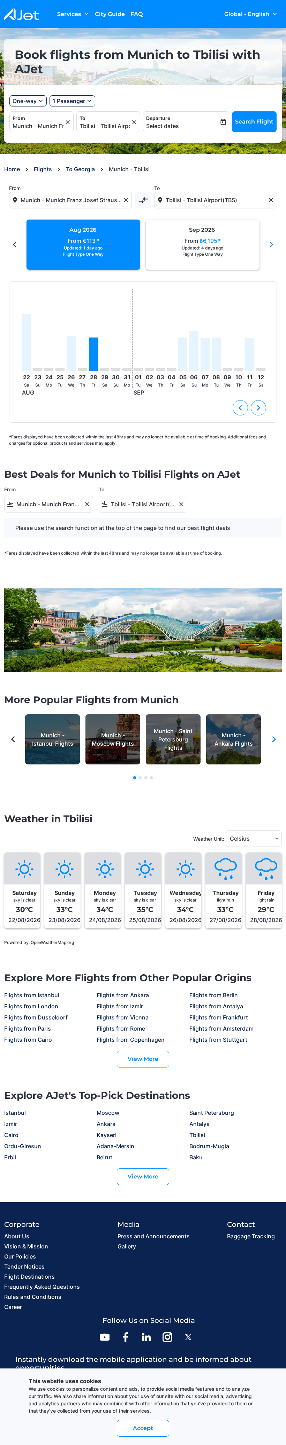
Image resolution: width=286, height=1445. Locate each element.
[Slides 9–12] (145, 777)
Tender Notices (24, 1266)
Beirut (104, 1157)
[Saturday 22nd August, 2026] (26, 342)
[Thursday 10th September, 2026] (238, 369)
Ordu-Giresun (22, 1146)
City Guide (110, 14)
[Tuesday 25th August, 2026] (60, 369)
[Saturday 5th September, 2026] (182, 354)
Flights (43, 169)
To (82, 118)
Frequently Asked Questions (42, 1286)
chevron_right (271, 244)
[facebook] (125, 1337)
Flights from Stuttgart (218, 1039)
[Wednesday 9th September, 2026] (227, 369)
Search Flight (254, 121)
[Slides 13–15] (151, 777)
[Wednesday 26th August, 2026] (71, 353)
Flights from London (31, 1006)
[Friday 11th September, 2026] (249, 354)
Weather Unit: (208, 839)
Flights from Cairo (28, 1039)
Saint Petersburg (211, 1112)
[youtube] (104, 1337)
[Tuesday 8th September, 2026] (216, 354)
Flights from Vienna (123, 1017)
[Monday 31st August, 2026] (126, 369)
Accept (143, 1428)
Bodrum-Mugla (209, 1146)
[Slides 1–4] (134, 777)
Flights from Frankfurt (218, 1017)
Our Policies (20, 1256)
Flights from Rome (121, 1028)
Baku (196, 1157)
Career (13, 1306)
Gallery (127, 1246)
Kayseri (106, 1135)
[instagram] (167, 1337)
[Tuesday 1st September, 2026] (138, 369)
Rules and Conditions (32, 1296)
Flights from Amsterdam (221, 1028)
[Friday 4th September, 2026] (171, 369)
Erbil (10, 1157)
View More (143, 1059)
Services (73, 13)
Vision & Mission (26, 1246)
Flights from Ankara (123, 995)
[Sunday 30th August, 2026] (115, 369)
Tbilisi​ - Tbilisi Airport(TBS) (105, 125)
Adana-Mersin (115, 1146)
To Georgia (80, 169)
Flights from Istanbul (31, 995)
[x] (188, 1337)
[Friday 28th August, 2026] (93, 354)
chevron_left (14, 244)
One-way (25, 100)
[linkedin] (146, 1337)
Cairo (11, 1135)
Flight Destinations (29, 1276)
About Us (16, 1236)
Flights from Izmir (120, 1006)
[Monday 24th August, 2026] (48, 369)
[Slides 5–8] (140, 777)
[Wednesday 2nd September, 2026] (149, 369)
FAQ (136, 14)
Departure (158, 118)
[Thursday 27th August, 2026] (82, 369)
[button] (72, 100)
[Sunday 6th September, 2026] (193, 351)
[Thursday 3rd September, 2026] (160, 369)
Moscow (108, 1112)
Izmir (10, 1123)
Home (12, 169)
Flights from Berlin (213, 995)
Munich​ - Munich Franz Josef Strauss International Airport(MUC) (38, 125)
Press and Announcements (154, 1236)
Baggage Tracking (251, 1236)
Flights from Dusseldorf (36, 1017)
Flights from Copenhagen (131, 1039)
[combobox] (71, 200)
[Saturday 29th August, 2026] (104, 369)
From (19, 118)
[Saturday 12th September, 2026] (260, 369)
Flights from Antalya (216, 1006)
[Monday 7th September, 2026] (205, 354)
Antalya (199, 1123)
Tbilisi (197, 1135)
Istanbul (15, 1112)
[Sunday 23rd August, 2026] (37, 369)
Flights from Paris (27, 1028)
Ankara (106, 1123)
